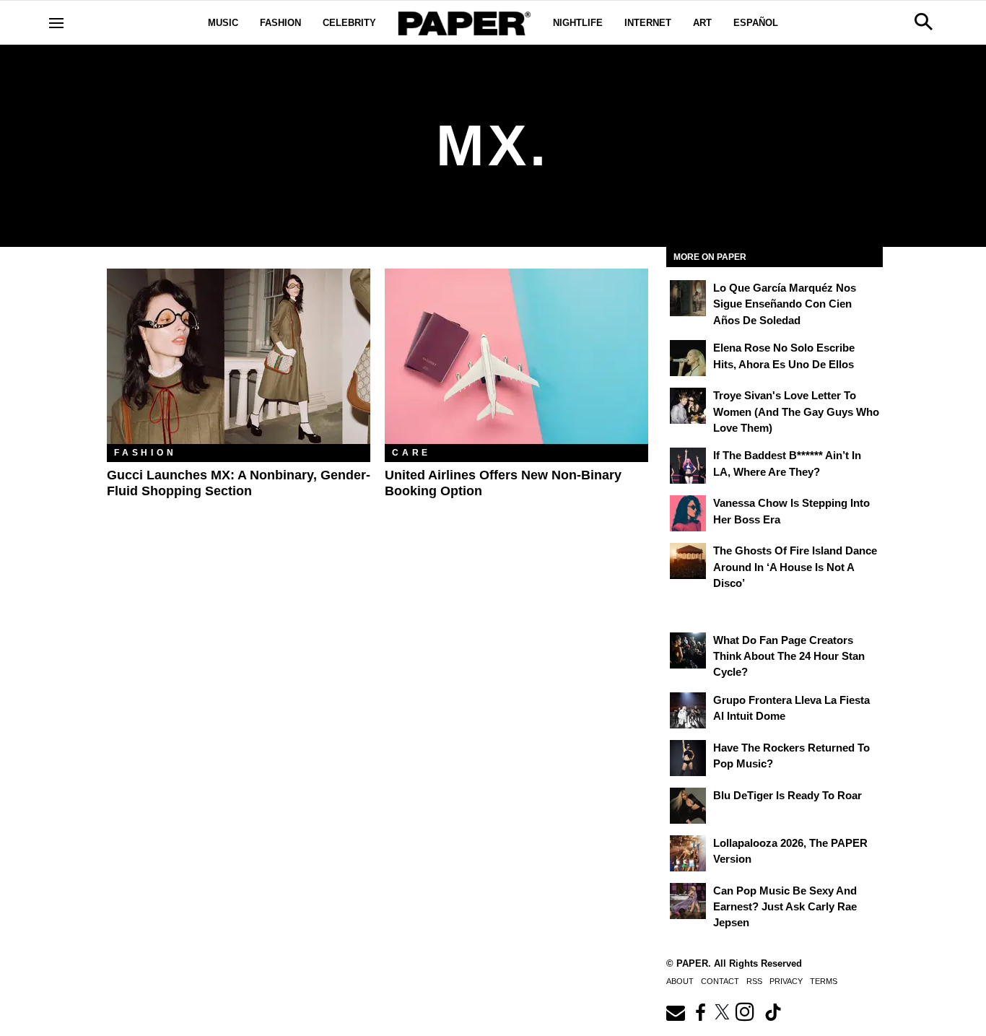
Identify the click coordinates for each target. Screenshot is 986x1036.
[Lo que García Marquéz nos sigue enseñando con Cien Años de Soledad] (688, 298)
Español (755, 22)
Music (223, 22)
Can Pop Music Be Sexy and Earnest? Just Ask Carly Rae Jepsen (785, 906)
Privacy (786, 981)
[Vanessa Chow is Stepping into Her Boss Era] (688, 513)
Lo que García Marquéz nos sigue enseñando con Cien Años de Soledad (784, 304)
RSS (754, 981)
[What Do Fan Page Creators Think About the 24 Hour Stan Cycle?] (688, 650)
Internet (647, 22)
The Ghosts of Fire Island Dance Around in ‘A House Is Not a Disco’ (795, 566)
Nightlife (578, 22)
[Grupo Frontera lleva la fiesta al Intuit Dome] (688, 710)
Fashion (280, 22)
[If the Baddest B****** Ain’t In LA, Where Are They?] (688, 466)
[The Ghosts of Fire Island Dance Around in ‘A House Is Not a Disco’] (688, 561)
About (680, 981)
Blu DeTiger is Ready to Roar (787, 795)
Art (702, 22)
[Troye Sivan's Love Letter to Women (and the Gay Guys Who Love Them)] (688, 406)
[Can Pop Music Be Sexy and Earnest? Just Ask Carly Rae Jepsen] (688, 901)
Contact (720, 981)
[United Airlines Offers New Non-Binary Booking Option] (516, 356)
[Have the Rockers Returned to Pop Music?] (688, 758)
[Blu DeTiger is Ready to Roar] (688, 806)
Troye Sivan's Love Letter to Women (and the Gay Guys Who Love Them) (796, 411)
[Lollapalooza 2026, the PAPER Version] (688, 853)
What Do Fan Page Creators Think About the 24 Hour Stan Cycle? (789, 656)
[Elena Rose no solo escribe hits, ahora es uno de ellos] (688, 358)
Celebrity (349, 22)
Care (411, 453)
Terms (823, 981)
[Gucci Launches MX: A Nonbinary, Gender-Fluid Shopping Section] (238, 356)
